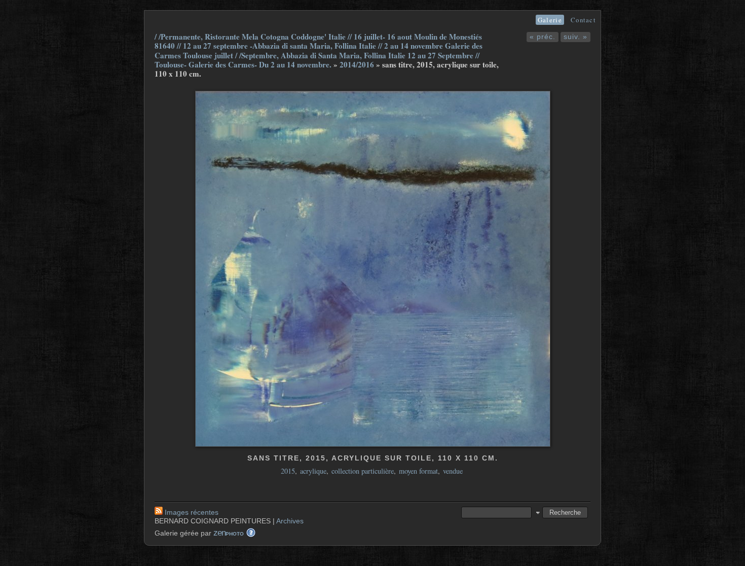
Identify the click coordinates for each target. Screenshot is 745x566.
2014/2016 (357, 64)
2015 (288, 471)
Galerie (550, 19)
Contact (583, 19)
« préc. (542, 36)
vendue (453, 471)
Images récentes (191, 512)
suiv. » (575, 36)
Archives (290, 521)
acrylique (313, 471)
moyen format (418, 471)
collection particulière (362, 471)
